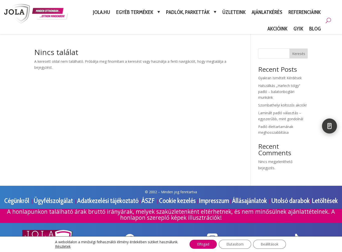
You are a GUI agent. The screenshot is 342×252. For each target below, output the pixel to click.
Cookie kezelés (177, 200)
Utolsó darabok (290, 200)
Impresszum (214, 200)
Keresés (298, 53)
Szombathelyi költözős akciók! (282, 105)
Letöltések (325, 200)
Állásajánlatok (250, 200)
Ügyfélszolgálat (54, 200)
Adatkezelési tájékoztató (107, 200)
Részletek (63, 246)
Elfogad (203, 244)
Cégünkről (17, 200)
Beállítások (269, 244)
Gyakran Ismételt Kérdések (280, 78)
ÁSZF (148, 200)
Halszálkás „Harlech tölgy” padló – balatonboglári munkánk (279, 91)
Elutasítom (235, 244)
